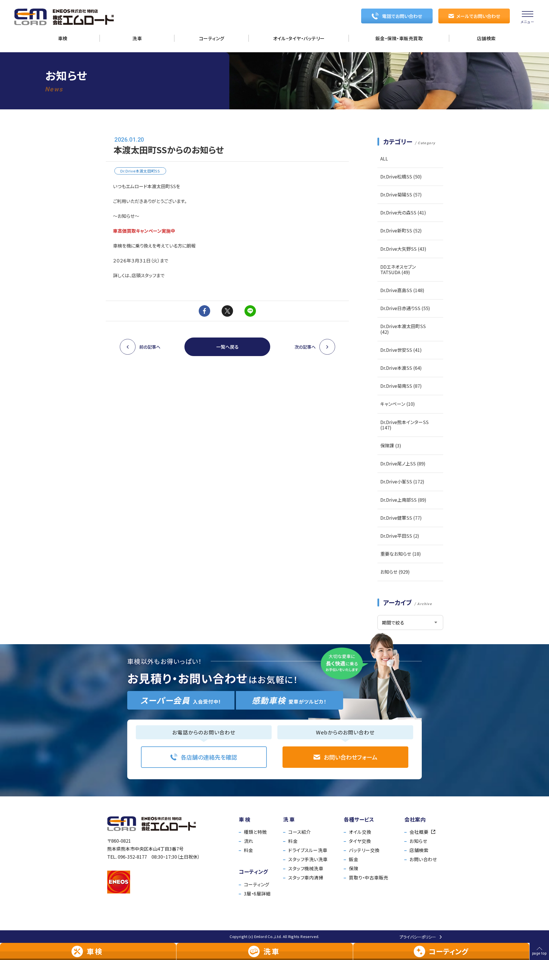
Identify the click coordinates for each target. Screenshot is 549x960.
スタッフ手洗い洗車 (307, 859)
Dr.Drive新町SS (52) (401, 230)
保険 (353, 868)
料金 (248, 850)
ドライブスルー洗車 (307, 850)
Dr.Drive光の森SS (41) (403, 212)
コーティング (256, 884)
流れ (248, 841)
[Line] (250, 311)
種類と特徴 (255, 831)
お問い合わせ (423, 859)
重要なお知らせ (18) (400, 553)
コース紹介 (299, 831)
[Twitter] (227, 311)
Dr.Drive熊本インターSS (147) (404, 425)
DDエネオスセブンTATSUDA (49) (398, 269)
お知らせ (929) (395, 571)
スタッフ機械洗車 (305, 868)
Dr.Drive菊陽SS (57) (401, 194)
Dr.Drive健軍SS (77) (401, 517)
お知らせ (418, 841)
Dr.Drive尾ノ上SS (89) (402, 463)
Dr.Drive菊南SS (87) (401, 385)
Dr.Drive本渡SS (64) (401, 367)
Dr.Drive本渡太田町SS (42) (403, 329)
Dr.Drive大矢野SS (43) (403, 248)
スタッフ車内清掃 (305, 877)
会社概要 (418, 831)
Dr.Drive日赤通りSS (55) (405, 308)
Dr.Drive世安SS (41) (401, 349)
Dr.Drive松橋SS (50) (401, 176)
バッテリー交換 (364, 850)
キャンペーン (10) (397, 403)
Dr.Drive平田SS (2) (399, 535)
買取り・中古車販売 (368, 877)
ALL (384, 158)
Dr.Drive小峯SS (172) (402, 481)
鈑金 (353, 859)
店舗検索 (418, 850)
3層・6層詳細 (257, 893)
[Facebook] (204, 311)
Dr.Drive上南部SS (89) (403, 499)
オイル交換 (360, 831)
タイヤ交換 (360, 841)
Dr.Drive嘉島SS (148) (402, 290)
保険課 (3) (390, 445)
